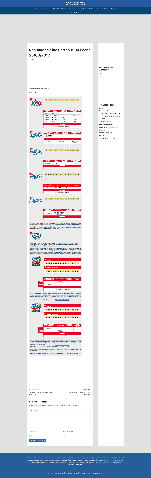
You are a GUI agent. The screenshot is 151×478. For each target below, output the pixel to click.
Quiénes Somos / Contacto (75, 12)
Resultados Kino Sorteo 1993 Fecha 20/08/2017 (40, 392)
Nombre (33, 431)
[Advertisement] (47, 25)
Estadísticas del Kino (102, 9)
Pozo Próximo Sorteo (60, 9)
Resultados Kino (34, 46)
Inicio (36, 9)
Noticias (113, 9)
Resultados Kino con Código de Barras (111, 117)
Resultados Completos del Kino (110, 113)
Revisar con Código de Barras (77, 9)
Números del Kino (106, 121)
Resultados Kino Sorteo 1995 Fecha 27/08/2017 (79, 392)
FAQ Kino (91, 9)
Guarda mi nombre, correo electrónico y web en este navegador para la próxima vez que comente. (59, 436)
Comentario (34, 410)
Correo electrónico (68, 431)
